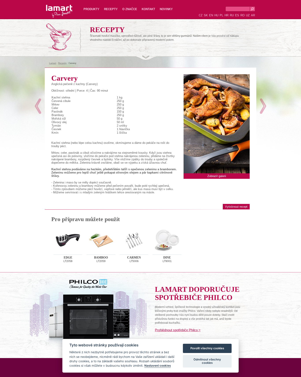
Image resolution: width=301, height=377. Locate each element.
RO (242, 15)
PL (221, 15)
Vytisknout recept (236, 206)
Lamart (54, 7)
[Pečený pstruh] (263, 106)
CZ (201, 15)
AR (253, 15)
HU (216, 15)
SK (206, 15)
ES (237, 15)
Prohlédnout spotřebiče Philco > (178, 330)
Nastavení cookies (157, 366)
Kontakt (148, 9)
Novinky (166, 9)
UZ (248, 15)
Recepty (111, 9)
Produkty (91, 9)
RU (232, 15)
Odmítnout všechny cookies (207, 361)
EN (211, 15)
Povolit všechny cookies (207, 348)
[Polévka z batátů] (38, 106)
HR (227, 15)
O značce (129, 9)
